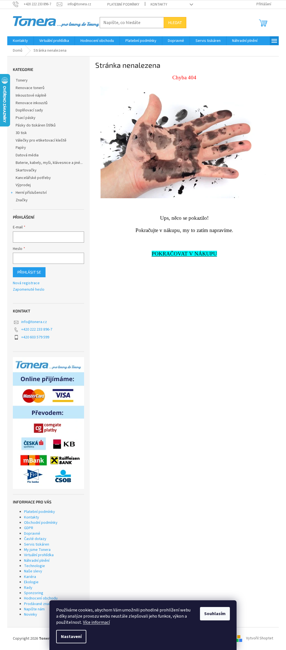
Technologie (34, 566)
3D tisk (21, 133)
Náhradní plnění (36, 560)
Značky (22, 200)
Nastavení (71, 637)
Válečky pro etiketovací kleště (41, 140)
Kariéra (30, 577)
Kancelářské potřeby (33, 178)
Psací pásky (25, 118)
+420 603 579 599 (35, 337)
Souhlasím (215, 614)
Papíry (21, 147)
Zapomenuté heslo (28, 289)
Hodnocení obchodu (41, 598)
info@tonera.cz (34, 322)
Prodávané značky (39, 604)
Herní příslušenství (31, 192)
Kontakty (159, 4)
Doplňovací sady (29, 110)
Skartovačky (26, 170)
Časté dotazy (35, 539)
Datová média (27, 155)
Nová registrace (26, 283)
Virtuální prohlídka (39, 555)
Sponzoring (33, 593)
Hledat (175, 22)
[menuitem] (20, 40)
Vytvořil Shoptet (259, 638)
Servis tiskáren (36, 544)
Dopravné (32, 533)
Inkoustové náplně (31, 95)
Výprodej (23, 185)
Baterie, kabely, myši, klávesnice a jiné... (49, 163)
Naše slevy (33, 571)
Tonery (22, 80)
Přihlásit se (29, 272)
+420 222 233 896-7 (36, 329)
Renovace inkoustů (31, 103)
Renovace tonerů (30, 88)
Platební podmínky (123, 4)
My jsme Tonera (37, 550)
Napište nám (34, 609)
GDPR (28, 528)
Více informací (96, 622)
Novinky (30, 614)
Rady (28, 588)
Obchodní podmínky (41, 522)
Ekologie (31, 582)
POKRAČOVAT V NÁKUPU (184, 254)
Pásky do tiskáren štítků (36, 125)
